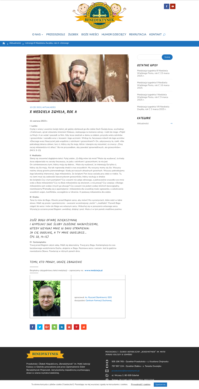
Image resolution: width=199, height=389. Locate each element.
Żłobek (73, 34)
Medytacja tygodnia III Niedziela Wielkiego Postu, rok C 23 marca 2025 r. (153, 73)
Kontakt (155, 34)
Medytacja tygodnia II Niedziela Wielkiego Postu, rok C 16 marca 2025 (153, 85)
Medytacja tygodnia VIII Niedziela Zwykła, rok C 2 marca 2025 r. (153, 108)
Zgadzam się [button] (160, 384)
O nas (36, 34)
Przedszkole (55, 34)
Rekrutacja (137, 34)
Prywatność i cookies (140, 384)
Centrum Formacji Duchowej (99, 300)
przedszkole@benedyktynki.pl (126, 370)
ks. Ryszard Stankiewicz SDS (98, 297)
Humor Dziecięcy (114, 34)
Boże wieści (90, 34)
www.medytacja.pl (94, 270)
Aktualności (15, 43)
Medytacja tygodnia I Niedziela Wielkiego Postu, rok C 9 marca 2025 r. (152, 97)
